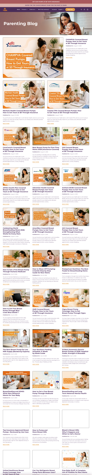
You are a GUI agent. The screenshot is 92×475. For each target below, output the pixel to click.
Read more (69, 57)
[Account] (84, 9)
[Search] (81, 9)
